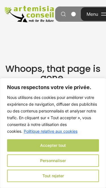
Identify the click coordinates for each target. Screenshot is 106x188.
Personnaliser (53, 160)
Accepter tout (53, 145)
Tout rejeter (53, 175)
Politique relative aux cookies (50, 131)
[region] (53, 133)
